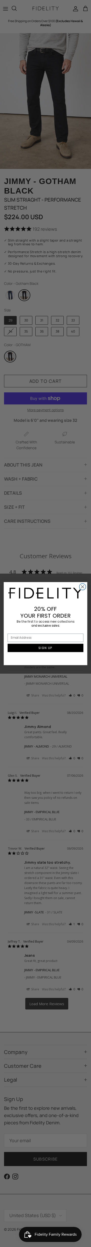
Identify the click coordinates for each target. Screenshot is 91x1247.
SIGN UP (45, 648)
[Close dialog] (82, 586)
